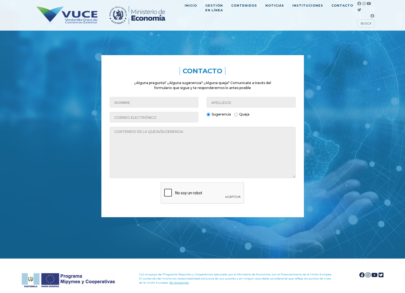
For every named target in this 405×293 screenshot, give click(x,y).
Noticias (274, 5)
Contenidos (244, 5)
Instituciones (307, 5)
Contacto (342, 5)
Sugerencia (221, 114)
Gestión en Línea (214, 8)
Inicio (191, 5)
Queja (244, 114)
